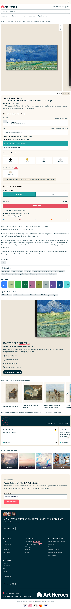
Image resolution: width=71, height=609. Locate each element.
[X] (18, 584)
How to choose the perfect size (59, 128)
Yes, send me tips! (11, 501)
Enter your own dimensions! (18, 136)
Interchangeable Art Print (13, 148)
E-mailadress (8, 493)
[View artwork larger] (60, 25)
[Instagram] (10, 584)
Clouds (20, 271)
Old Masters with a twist (21, 295)
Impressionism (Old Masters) (48, 274)
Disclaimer (31, 601)
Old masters (36, 271)
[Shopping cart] (68, 6)
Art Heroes (7, 560)
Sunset (14, 271)
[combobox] (33, 12)
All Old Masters (6, 295)
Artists (23, 16)
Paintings (27, 271)
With (53, 194)
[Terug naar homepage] (9, 6)
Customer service (55, 538)
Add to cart (37, 206)
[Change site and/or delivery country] (68, 1)
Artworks (4, 16)
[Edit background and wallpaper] (60, 29)
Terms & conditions (22, 601)
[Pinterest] (13, 584)
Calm (3, 262)
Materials (32, 16)
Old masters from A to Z (37, 295)
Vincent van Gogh (47, 271)
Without (20, 194)
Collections (14, 16)
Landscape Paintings (21, 274)
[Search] (67, 11)
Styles (55, 295)
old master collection (15, 98)
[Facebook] (16, 584)
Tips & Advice (42, 16)
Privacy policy (50, 601)
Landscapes (6, 271)
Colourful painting (7, 274)
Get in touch (10, 528)
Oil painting (33, 274)
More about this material (61, 118)
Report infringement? (40, 601)
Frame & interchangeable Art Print (15, 143)
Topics (49, 295)
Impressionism (59, 271)
